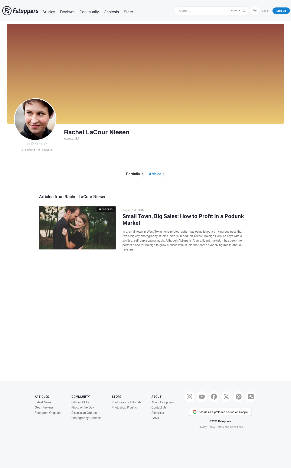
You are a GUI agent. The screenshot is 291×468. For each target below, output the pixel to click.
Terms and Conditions (229, 427)
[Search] (244, 10)
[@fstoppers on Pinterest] (238, 396)
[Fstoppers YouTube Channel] (201, 396)
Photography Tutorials (126, 402)
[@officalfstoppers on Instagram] (189, 396)
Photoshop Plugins (124, 407)
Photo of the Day (82, 407)
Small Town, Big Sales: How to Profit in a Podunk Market (183, 219)
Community (89, 11)
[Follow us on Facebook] (214, 396)
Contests (111, 11)
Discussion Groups (84, 412)
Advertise (157, 412)
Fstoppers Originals (48, 412)
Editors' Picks (80, 402)
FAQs (155, 418)
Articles (48, 11)
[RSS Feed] (251, 396)
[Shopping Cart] (255, 10)
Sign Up (281, 11)
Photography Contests (86, 418)
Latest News (43, 402)
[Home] (20, 10)
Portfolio (134, 173)
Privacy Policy (206, 427)
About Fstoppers (162, 402)
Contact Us (158, 407)
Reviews (67, 11)
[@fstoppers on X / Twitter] (226, 396)
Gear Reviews (44, 407)
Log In (265, 10)
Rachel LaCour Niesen (97, 131)
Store (128, 11)
